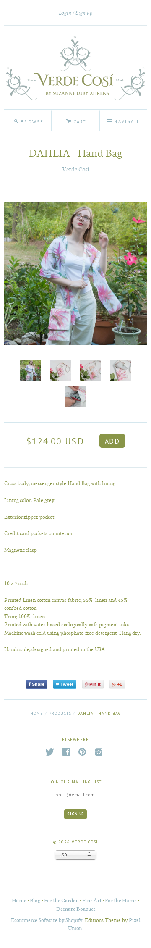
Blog (35, 899)
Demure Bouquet (75, 908)
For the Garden (61, 899)
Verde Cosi (75, 169)
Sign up (84, 12)
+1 (119, 684)
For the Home (121, 899)
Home (36, 713)
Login (65, 12)
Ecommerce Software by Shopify (46, 919)
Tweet (66, 684)
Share (38, 684)
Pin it (95, 684)
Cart (76, 120)
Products (60, 713)
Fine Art (92, 899)
